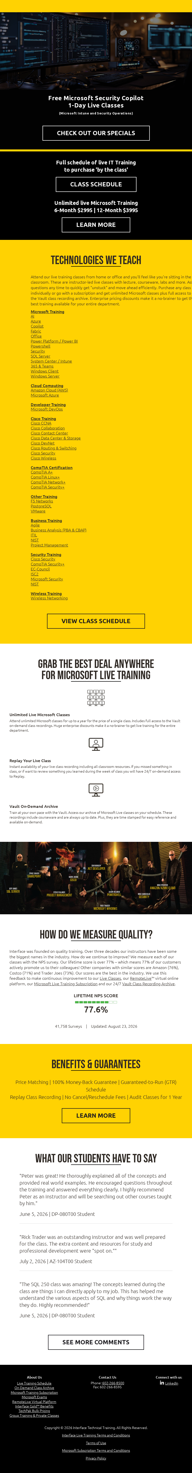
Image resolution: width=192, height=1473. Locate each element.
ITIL (34, 534)
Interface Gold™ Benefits (34, 1406)
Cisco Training (43, 418)
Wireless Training (46, 593)
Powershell (40, 346)
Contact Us (107, 1377)
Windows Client (44, 371)
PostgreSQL (41, 505)
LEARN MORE (96, 224)
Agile (35, 524)
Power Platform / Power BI (54, 341)
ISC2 (34, 573)
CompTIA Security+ (47, 487)
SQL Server (40, 356)
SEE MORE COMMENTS (96, 1342)
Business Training (46, 520)
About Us (34, 1377)
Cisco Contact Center (49, 433)
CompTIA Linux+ (45, 477)
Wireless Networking (49, 597)
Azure (36, 321)
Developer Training (48, 404)
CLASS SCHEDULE (96, 184)
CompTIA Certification (51, 467)
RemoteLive (141, 978)
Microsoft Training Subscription (34, 1392)
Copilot (37, 326)
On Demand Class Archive (34, 1387)
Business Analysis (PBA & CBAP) (58, 529)
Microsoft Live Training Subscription (66, 983)
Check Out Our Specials (96, 133)
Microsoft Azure (45, 395)
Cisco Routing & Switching (53, 448)
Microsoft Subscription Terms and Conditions (96, 1450)
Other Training (44, 496)
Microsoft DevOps (47, 409)
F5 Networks (42, 500)
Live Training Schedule (34, 1383)
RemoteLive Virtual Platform (34, 1401)
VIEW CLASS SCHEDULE (96, 621)
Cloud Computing (47, 385)
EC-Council (40, 568)
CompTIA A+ (42, 472)
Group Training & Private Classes (34, 1415)
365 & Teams (42, 366)
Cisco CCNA (41, 423)
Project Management (49, 544)
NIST (35, 539)
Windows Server (45, 376)
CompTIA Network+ (48, 482)
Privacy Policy (96, 1458)
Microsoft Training (47, 311)
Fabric (36, 331)
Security (38, 351)
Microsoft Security (47, 578)
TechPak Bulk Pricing (34, 1410)
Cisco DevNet (42, 443)
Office (36, 336)
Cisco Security (43, 453)
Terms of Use (96, 1442)
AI (32, 316)
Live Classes (110, 978)
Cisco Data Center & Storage (56, 438)
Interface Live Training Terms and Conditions (96, 1435)
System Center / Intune (51, 361)
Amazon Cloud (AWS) (49, 390)
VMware (38, 510)
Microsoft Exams (34, 1397)
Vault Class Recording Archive (148, 983)
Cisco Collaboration (48, 428)
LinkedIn (171, 1383)
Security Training (46, 554)
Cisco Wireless (43, 458)
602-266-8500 (113, 1382)
